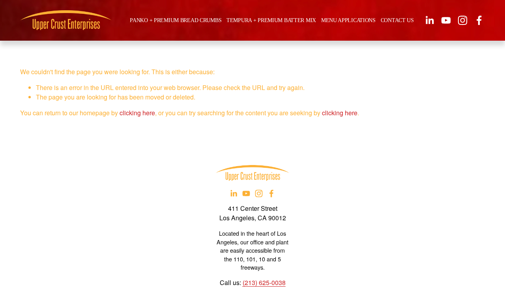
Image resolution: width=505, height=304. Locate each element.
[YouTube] (446, 20)
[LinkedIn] (429, 20)
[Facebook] (479, 20)
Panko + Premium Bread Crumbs (175, 20)
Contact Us (397, 20)
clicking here (137, 112)
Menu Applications (348, 20)
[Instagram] (462, 20)
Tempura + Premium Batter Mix (271, 20)
